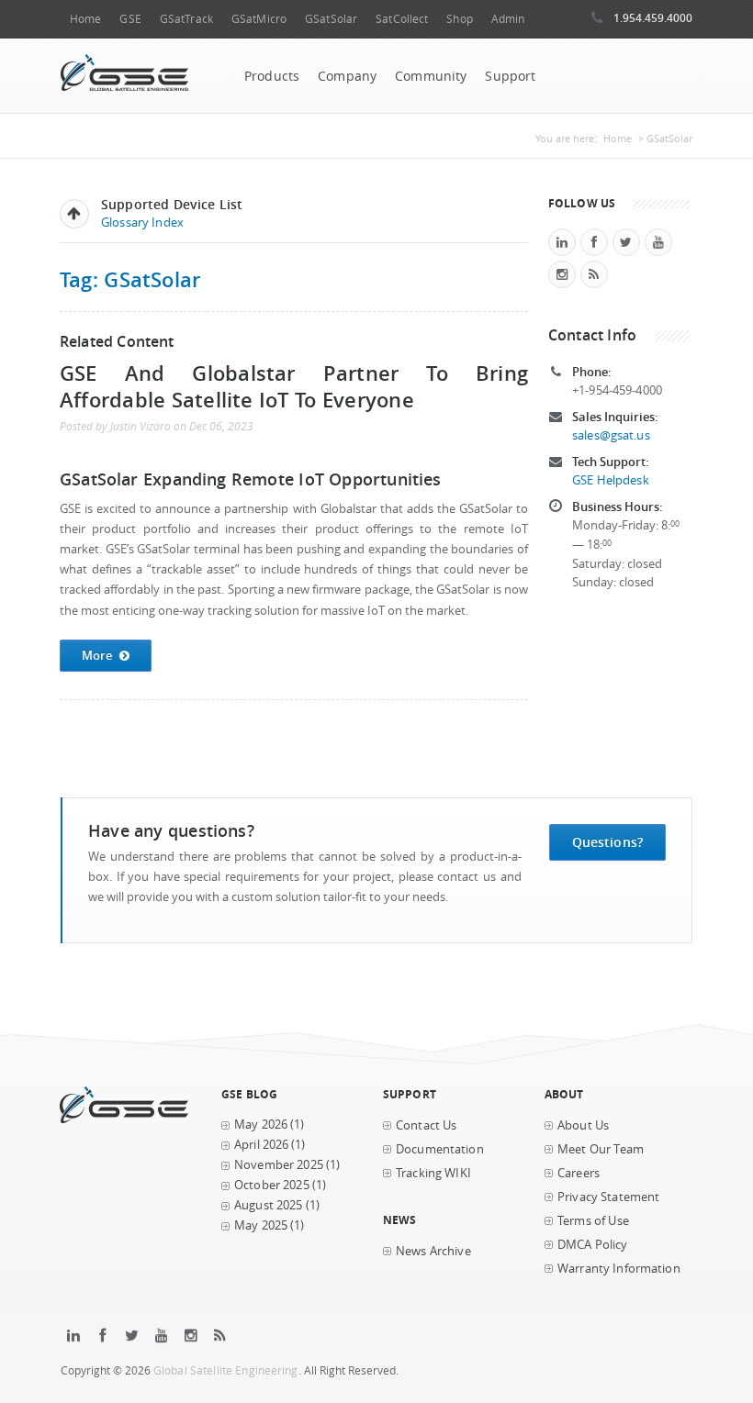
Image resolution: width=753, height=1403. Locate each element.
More (97, 655)
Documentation (440, 1149)
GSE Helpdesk (610, 480)
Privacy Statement (608, 1197)
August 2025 (268, 1205)
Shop (459, 19)
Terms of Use (593, 1221)
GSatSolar (331, 19)
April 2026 (261, 1144)
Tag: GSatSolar (130, 279)
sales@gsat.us (611, 435)
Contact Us (426, 1125)
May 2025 (260, 1225)
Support (510, 76)
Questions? (607, 842)
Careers (578, 1173)
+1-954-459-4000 (617, 390)
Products (271, 76)
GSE (129, 19)
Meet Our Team (600, 1149)
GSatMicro (259, 19)
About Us (583, 1125)
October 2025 (271, 1185)
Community (430, 76)
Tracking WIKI (433, 1173)
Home (85, 19)
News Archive (433, 1251)
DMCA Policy (592, 1245)
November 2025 (278, 1165)
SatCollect (402, 19)
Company (347, 76)
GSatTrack (186, 19)
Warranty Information (618, 1268)
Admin (508, 19)
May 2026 (260, 1124)
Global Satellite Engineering (225, 1370)
